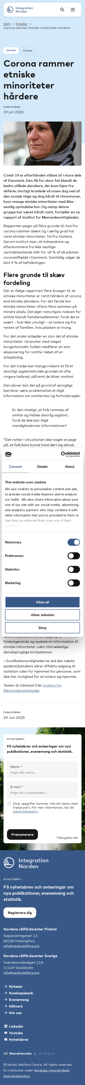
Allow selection (42, 615)
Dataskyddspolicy (16, 1076)
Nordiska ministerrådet (52, 1070)
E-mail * (16, 787)
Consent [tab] (15, 466)
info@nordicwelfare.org (21, 946)
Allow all (42, 602)
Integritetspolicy (25, 811)
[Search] (62, 9)
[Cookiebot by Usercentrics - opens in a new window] (61, 454)
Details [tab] (42, 466)
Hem (6, 24)
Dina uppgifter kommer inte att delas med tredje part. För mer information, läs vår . (45, 807)
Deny (42, 627)
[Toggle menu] (73, 9)
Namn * (16, 767)
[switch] (74, 555)
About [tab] (69, 466)
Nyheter (22, 24)
